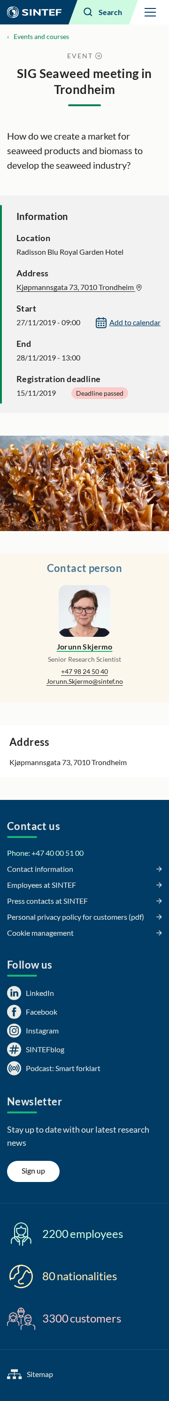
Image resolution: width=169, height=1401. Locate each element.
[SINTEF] (34, 12)
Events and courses (41, 36)
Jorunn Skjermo (85, 646)
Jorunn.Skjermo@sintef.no (84, 681)
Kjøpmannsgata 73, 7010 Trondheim (75, 286)
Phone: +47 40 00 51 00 (45, 852)
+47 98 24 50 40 (84, 671)
